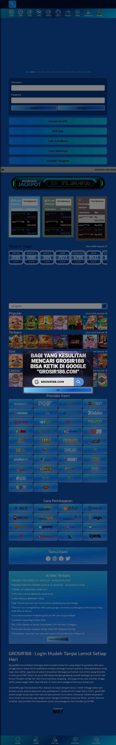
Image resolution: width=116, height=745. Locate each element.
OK (58, 390)
